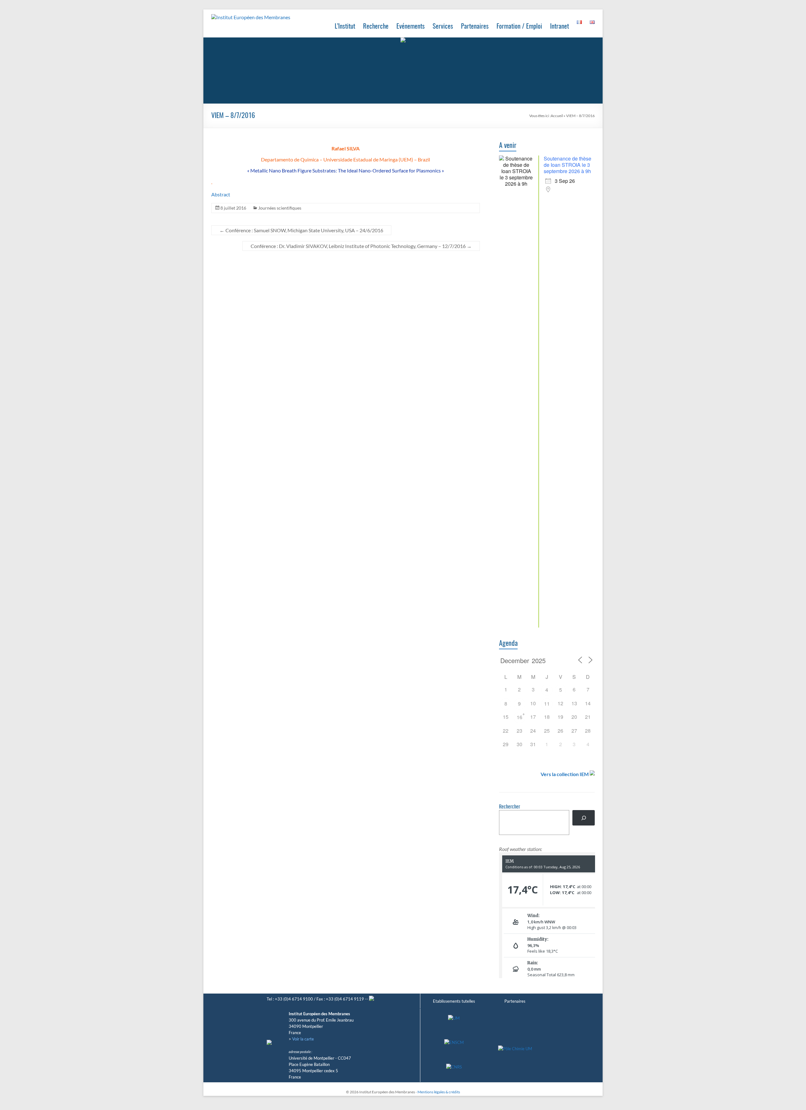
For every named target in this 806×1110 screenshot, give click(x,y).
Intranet (559, 26)
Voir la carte (303, 1038)
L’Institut (345, 26)
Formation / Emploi (519, 26)
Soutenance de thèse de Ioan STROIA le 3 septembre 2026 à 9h (567, 165)
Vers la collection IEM (565, 774)
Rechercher (509, 806)
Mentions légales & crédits (438, 1092)
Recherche (376, 26)
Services (443, 26)
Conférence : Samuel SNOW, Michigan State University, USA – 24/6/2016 (301, 230)
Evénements (410, 26)
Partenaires (475, 26)
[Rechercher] (583, 817)
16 (519, 717)
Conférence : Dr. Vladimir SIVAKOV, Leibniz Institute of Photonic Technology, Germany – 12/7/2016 (361, 246)
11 (547, 703)
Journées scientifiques (279, 208)
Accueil (557, 115)
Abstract (220, 194)
